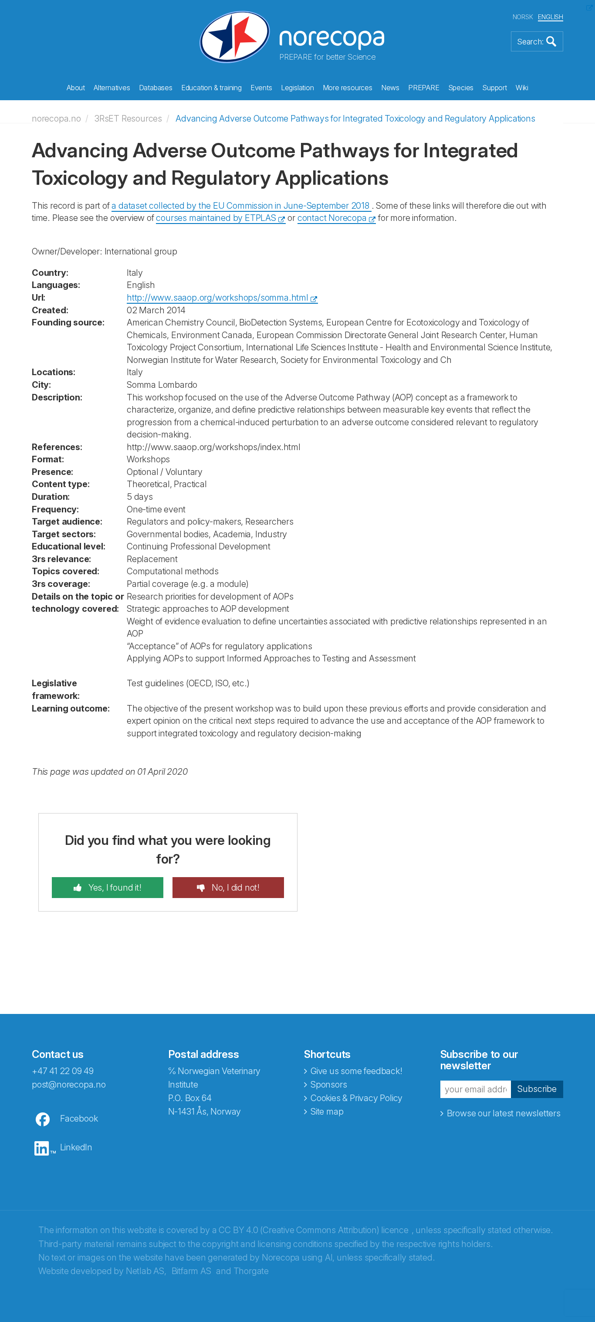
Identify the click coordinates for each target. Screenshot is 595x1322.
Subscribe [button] (537, 1089)
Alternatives (112, 87)
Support (494, 87)
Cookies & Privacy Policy (356, 1098)
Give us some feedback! (356, 1071)
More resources (347, 87)
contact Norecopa (332, 218)
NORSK (523, 16)
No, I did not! (235, 887)
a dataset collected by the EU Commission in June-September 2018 (241, 205)
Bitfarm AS (191, 1271)
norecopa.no (56, 118)
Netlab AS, (146, 1271)
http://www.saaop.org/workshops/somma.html (217, 297)
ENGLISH (550, 16)
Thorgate (251, 1271)
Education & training (211, 87)
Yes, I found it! (114, 887)
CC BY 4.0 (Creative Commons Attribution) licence (313, 1230)
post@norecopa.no (69, 1084)
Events (261, 87)
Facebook (79, 1118)
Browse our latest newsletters (504, 1113)
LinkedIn (76, 1147)
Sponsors (329, 1084)
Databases (155, 87)
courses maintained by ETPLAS (216, 218)
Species (461, 87)
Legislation (297, 87)
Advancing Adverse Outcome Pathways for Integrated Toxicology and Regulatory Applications (355, 118)
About (76, 87)
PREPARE (423, 87)
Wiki (522, 87)
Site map (327, 1111)
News (390, 87)
